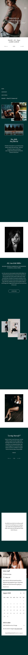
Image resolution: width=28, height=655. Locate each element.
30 (17, 600)
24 (7, 613)
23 (4, 613)
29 (14, 600)
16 (4, 610)
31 (20, 600)
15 (23, 607)
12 (14, 607)
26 (4, 600)
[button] (25, 8)
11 (10, 607)
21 (20, 610)
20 (17, 610)
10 (7, 607)
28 (10, 600)
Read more (6, 586)
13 (17, 607)
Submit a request (19, 633)
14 (20, 607)
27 (7, 600)
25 (10, 613)
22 (23, 610)
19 (14, 610)
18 (10, 610)
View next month (18, 628)
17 (7, 610)
